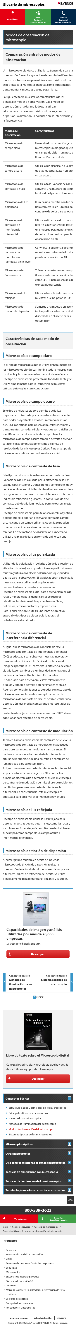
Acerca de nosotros (19, 1318)
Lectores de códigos (17, 1298)
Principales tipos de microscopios (28, 1113)
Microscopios (13, 1272)
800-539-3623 (38, 1210)
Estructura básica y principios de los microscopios (37, 1107)
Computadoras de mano (19, 1303)
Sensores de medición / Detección (24, 1254)
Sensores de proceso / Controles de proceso (30, 1263)
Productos (10, 1240)
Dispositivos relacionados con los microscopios (35, 1162)
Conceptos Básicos (11, 1231)
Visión (9, 1258)
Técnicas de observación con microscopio (32, 1172)
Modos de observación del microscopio (31, 1129)
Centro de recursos (21, 1226)
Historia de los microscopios (25, 1118)
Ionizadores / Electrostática (20, 1307)
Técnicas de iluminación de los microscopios (33, 1181)
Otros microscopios (18, 1153)
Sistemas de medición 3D (19, 1281)
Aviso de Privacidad (43, 1318)
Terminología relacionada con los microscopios (35, 1190)
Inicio (5, 1226)
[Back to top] (70, 1200)
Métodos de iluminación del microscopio (32, 1123)
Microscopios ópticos (19, 1144)
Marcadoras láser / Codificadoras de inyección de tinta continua (35, 1292)
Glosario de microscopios (46, 1226)
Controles (11, 1285)
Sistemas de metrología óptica (22, 1276)
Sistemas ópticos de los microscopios (30, 1134)
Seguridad (11, 1267)
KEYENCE (61, 1318)
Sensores (11, 1250)
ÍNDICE (40, 997)
